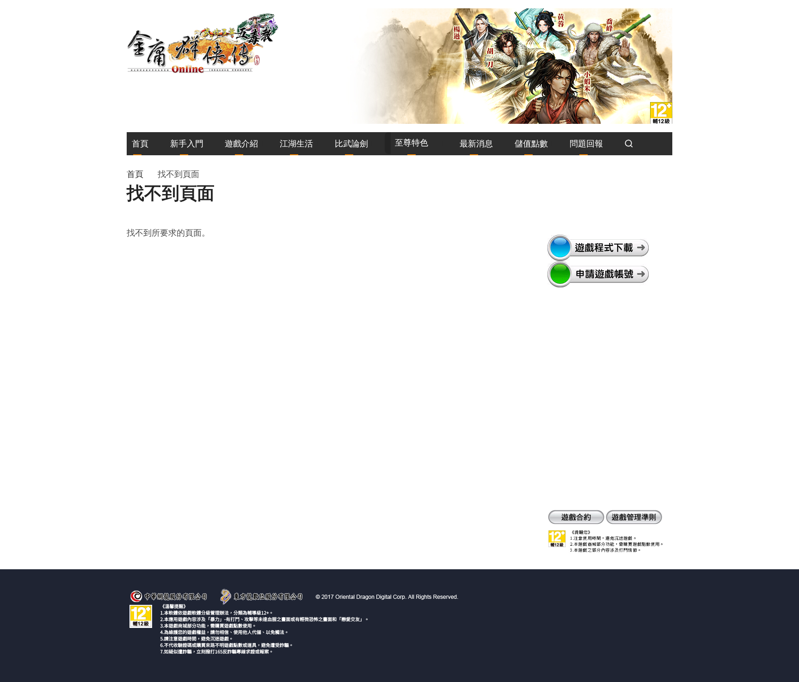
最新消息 (476, 143)
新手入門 (186, 143)
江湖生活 (296, 143)
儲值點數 (531, 143)
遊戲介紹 (241, 143)
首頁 (140, 143)
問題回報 (586, 143)
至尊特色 (411, 142)
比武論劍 (351, 143)
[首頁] (203, 42)
